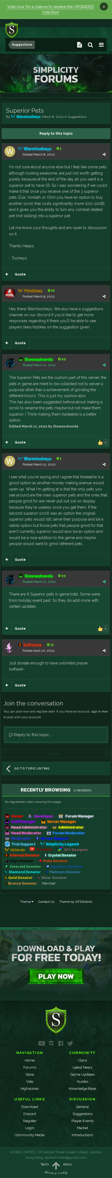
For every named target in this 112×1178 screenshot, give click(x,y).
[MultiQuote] (6, 274)
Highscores (30, 1089)
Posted (39, 154)
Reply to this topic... (32, 734)
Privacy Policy (56, 1172)
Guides (82, 1081)
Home (30, 1060)
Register (29, 1121)
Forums (29, 1067)
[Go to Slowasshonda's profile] (9, 362)
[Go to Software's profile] (9, 647)
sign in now (99, 711)
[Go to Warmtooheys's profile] (9, 151)
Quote (20, 274)
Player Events (82, 1121)
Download (29, 1107)
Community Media (30, 1135)
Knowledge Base (82, 1089)
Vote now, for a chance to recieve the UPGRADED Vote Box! (50, 9)
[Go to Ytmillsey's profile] (9, 293)
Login (29, 1128)
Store (30, 1074)
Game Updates (82, 1074)
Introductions (82, 1135)
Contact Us (46, 902)
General (82, 1107)
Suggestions (77, 117)
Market (82, 1128)
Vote (29, 1081)
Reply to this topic (56, 133)
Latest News (82, 1067)
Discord (29, 1114)
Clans (82, 1060)
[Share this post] (104, 154)
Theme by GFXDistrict (75, 902)
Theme (26, 902)
